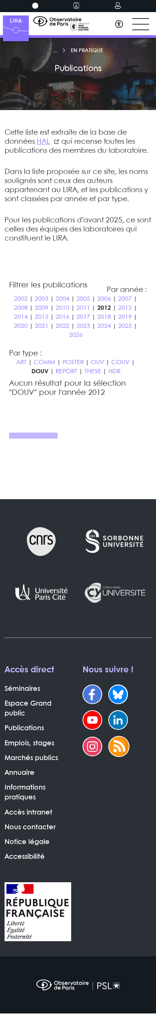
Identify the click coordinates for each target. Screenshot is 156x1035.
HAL (43, 141)
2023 (83, 326)
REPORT (66, 371)
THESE (92, 371)
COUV (120, 362)
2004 (62, 299)
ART (21, 362)
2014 (21, 317)
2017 (83, 317)
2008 (21, 308)
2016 (62, 317)
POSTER (73, 362)
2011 (83, 308)
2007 (125, 299)
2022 (62, 326)
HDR (114, 371)
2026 (76, 335)
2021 (41, 326)
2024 (104, 326)
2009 (41, 308)
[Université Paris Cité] (41, 592)
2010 (62, 308)
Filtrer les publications (48, 285)
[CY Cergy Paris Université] (114, 592)
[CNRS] (41, 541)
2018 (104, 317)
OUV (97, 362)
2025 (125, 326)
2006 (104, 299)
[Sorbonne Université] (114, 541)
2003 (41, 299)
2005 (83, 299)
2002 (21, 299)
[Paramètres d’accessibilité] (119, 25)
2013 (125, 308)
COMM (44, 362)
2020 (21, 326)
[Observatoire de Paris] (78, 984)
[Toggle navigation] (140, 24)
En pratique (87, 50)
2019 (125, 317)
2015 (41, 317)
